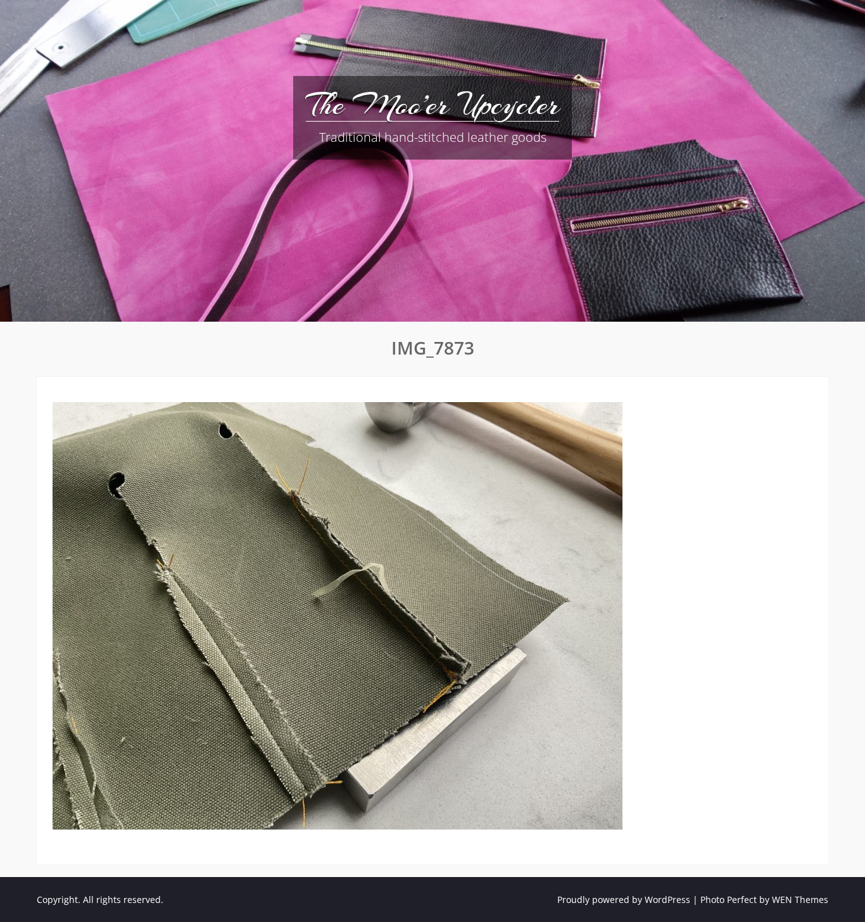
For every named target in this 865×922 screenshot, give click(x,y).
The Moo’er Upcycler (432, 104)
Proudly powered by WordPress (623, 900)
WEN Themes (800, 900)
